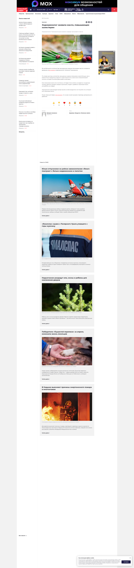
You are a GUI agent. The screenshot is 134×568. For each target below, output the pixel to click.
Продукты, (78, 113)
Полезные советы (85, 113)
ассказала (52, 70)
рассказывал (58, 95)
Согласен (126, 562)
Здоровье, (72, 113)
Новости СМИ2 (44, 162)
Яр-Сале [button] (56, 9)
